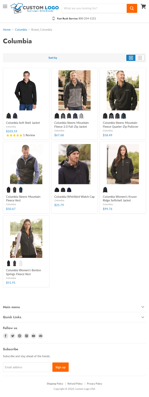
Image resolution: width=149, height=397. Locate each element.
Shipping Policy (55, 383)
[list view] (140, 58)
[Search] (132, 8)
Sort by (53, 57)
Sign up (60, 367)
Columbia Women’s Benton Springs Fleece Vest (23, 272)
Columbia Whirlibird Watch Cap (74, 196)
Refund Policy (75, 383)
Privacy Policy (94, 383)
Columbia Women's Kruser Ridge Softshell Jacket (120, 198)
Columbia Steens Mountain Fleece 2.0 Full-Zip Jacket (71, 124)
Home (7, 29)
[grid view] (130, 58)
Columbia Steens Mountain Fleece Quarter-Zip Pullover (120, 124)
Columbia (21, 29)
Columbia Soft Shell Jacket (23, 122)
